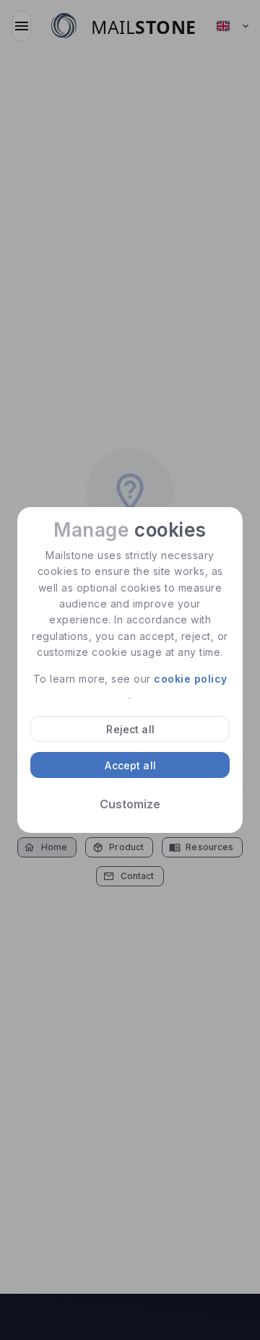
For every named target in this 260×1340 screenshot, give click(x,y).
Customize (130, 804)
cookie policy (191, 679)
